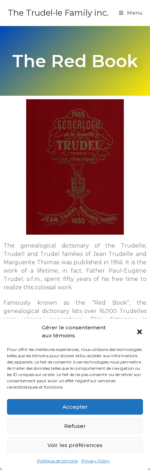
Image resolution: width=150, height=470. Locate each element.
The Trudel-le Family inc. (58, 13)
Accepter (75, 407)
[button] (139, 331)
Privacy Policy (95, 460)
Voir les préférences (75, 445)
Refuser (75, 426)
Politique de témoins (57, 460)
